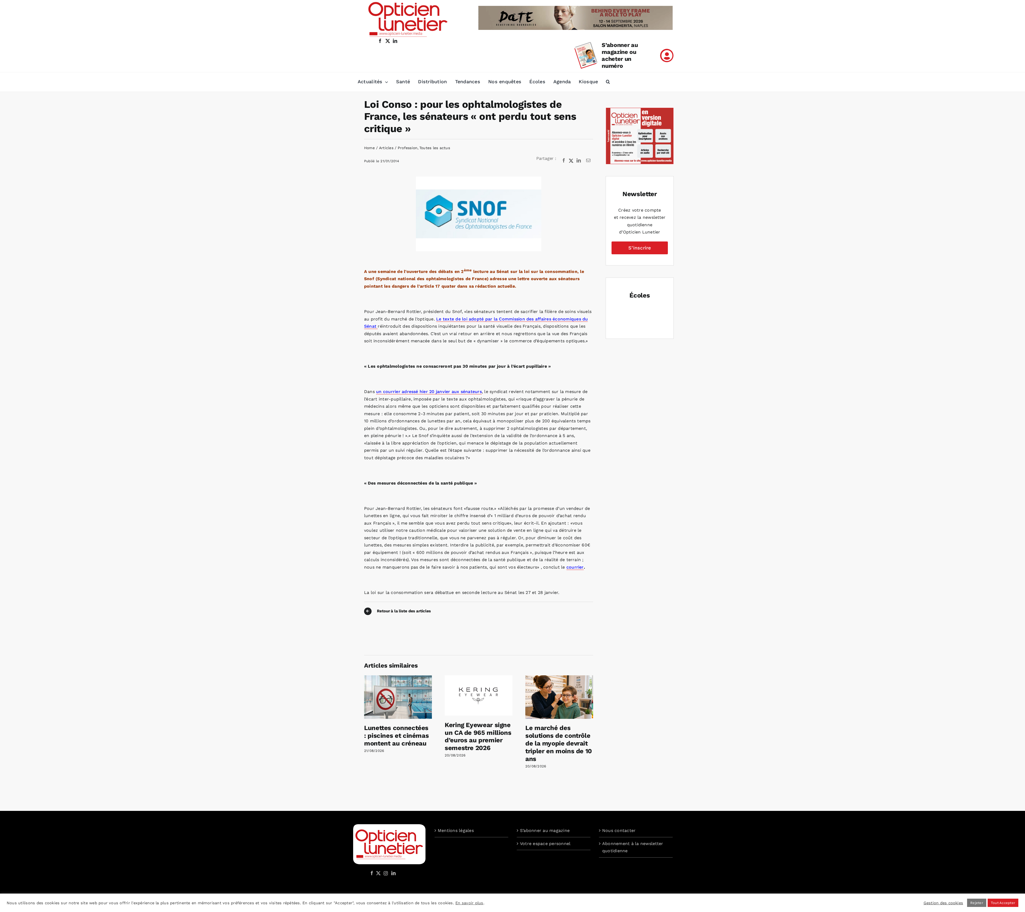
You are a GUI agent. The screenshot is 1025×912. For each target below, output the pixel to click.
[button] (608, 82)
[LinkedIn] (579, 160)
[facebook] (380, 41)
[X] (571, 160)
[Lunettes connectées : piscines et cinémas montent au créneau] (398, 677)
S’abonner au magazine (545, 830)
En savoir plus (469, 903)
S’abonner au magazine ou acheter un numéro (620, 55)
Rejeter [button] (976, 903)
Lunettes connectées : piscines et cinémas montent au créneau (396, 735)
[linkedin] (395, 41)
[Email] (588, 160)
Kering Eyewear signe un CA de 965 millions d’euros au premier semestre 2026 (478, 736)
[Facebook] (564, 160)
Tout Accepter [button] (1003, 903)
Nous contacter (619, 830)
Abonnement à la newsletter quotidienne (632, 847)
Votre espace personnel (545, 843)
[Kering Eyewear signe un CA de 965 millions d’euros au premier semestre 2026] (478, 677)
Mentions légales (456, 830)
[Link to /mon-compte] (666, 55)
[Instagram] (385, 873)
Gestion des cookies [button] (943, 903)
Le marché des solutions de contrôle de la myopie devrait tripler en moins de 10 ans (558, 743)
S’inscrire (639, 248)
